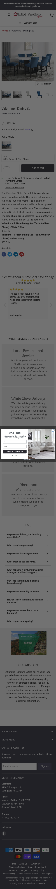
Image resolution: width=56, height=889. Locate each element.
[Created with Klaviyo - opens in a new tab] (28, 459)
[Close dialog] (53, 430)
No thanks (14, 455)
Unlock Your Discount (14, 451)
